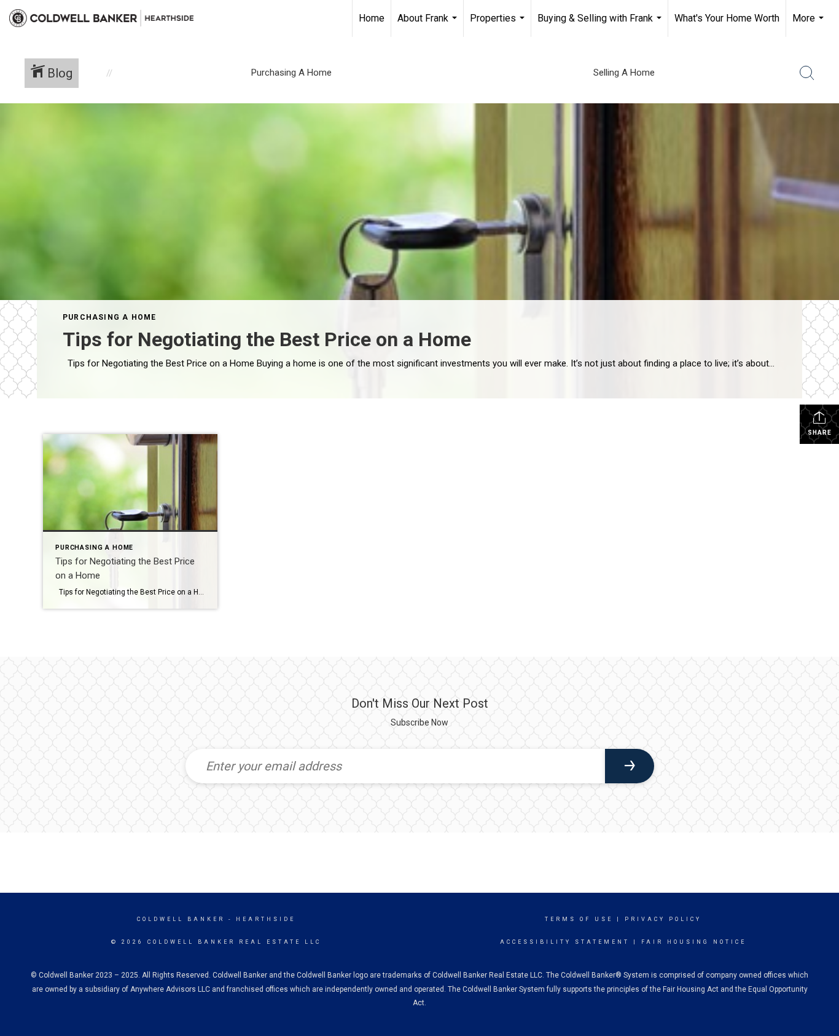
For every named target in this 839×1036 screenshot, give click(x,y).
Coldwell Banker (181, 919)
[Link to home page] (107, 18)
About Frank (428, 24)
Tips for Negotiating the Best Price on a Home (267, 339)
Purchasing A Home (109, 317)
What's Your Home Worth (726, 18)
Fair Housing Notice (693, 942)
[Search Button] (807, 73)
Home (371, 18)
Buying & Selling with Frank (601, 24)
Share (820, 432)
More (809, 24)
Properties (499, 24)
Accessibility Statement (565, 942)
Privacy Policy (663, 919)
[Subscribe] (629, 766)
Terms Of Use (579, 919)
